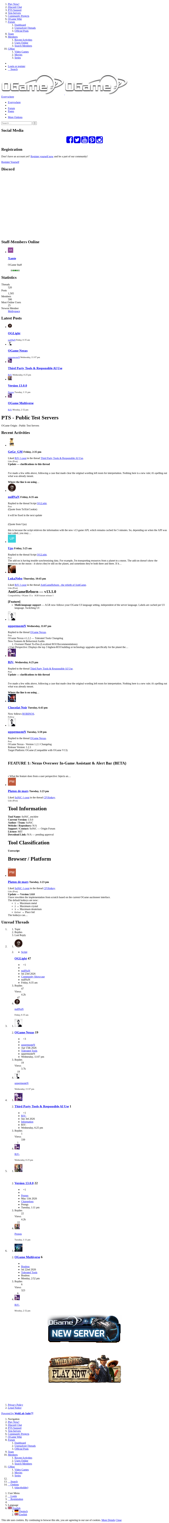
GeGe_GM (15, 451)
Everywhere (7, 96)
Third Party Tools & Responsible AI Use (35, 368)
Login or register (16, 66)
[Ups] (12, 541)
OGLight (14, 333)
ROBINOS (28, 713)
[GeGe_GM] (12, 445)
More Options (15, 117)
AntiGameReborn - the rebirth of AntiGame (63, 584)
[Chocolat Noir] (12, 701)
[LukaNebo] (12, 572)
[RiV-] (12, 655)
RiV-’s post (20, 458)
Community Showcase (33, 976)
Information (27, 1121)
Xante (12, 258)
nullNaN (12, 340)
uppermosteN (14, 357)
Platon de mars (18, 791)
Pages (11, 111)
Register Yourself (10, 162)
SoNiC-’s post (22, 797)
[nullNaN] (12, 490)
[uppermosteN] (12, 619)
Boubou (25, 1266)
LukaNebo (15, 578)
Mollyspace (14, 311)
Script (24, 952)
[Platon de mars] (12, 784)
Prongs (11, 392)
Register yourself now (42, 156)
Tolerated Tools (29, 1050)
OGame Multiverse (21, 403)
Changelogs (27, 1201)
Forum (11, 108)
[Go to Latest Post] (17, 1003)
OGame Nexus (18, 350)
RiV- (10, 375)
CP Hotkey (49, 797)
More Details (108, 1520)
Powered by (17, 1413)
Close (119, 1520)
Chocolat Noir (17, 707)
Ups (10, 548)
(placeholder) (21, 1487)
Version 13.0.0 (17, 385)
